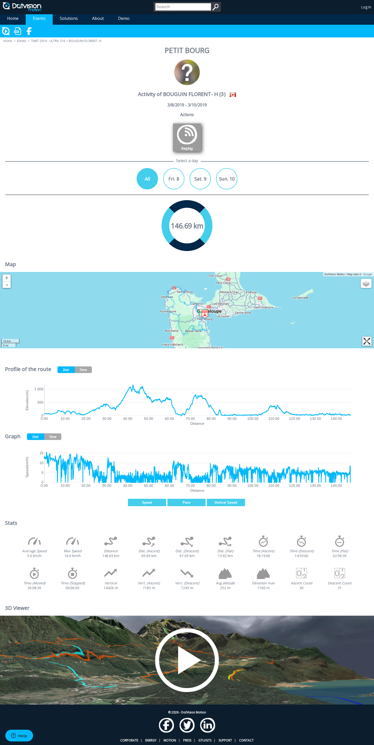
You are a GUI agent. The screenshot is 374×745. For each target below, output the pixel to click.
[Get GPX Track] (18, 31)
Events (39, 18)
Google (367, 274)
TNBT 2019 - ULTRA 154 (48, 41)
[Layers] (366, 283)
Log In (366, 7)
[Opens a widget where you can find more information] (19, 736)
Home (13, 18)
